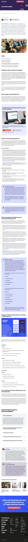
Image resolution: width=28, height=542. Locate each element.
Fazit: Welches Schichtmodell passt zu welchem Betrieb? (9, 66)
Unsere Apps (11, 522)
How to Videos (23, 521)
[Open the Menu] (26, 1)
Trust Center (11, 529)
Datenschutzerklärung (12, 530)
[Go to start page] (4, 1)
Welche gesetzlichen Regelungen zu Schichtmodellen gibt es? (10, 63)
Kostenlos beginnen (20, 1)
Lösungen (4, 520)
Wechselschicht (22, 151)
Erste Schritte (23, 523)
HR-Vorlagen (17, 522)
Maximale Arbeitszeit (6, 225)
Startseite (3, 13)
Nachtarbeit (8, 161)
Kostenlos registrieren (14, 507)
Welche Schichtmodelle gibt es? (6, 61)
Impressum (11, 532)
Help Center (22, 520)
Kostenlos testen (7, 130)
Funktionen (4, 518)
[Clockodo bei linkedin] (26, 539)
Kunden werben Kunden (23, 526)
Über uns (3, 527)
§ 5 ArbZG (13, 241)
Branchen (11, 520)
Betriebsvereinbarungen (10, 87)
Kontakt (4, 530)
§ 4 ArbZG (21, 236)
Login (3, 532)
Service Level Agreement (23, 529)
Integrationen (12, 524)
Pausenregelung (5, 231)
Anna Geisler (7, 449)
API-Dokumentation (23, 531)
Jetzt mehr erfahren (17, 130)
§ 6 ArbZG (6, 249)
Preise (3, 522)
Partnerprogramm (23, 524)
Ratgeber (16, 525)
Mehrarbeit (22, 246)
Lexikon (9, 13)
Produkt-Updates (16, 519)
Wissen (6, 13)
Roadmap (16, 521)
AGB (10, 531)
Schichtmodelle (13, 13)
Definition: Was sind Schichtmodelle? (6, 58)
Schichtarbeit (4, 23)
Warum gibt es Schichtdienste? (6, 60)
